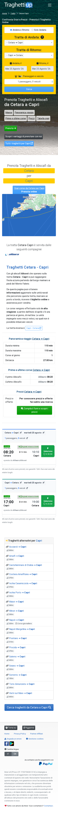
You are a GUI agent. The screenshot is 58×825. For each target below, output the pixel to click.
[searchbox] (25, 42)
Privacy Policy (20, 734)
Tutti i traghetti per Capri (18, 143)
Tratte (12, 13)
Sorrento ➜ (17, 675)
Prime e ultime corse (15, 118)
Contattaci (48, 806)
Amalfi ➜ (16, 556)
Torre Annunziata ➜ (21, 684)
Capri (29, 181)
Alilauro (12, 254)
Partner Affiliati (36, 734)
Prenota (9, 128)
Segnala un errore (14, 739)
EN (15, 754)
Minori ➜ (16, 610)
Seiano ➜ (16, 665)
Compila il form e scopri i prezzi (35, 410)
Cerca (29, 89)
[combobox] (29, 43)
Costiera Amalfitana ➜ (23, 574)
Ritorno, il (43, 63)
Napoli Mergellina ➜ (22, 629)
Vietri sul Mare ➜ (20, 693)
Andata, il (16, 63)
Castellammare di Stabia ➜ (25, 565)
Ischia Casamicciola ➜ (23, 583)
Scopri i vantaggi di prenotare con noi (23, 136)
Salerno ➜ (17, 656)
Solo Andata (40, 30)
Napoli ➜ (16, 620)
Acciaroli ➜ (17, 546)
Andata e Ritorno (21, 30)
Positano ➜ (18, 638)
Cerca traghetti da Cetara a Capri (27, 707)
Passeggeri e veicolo (33, 76)
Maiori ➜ (16, 601)
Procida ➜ (17, 647)
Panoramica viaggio (24, 112)
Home (4, 13)
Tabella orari (43, 118)
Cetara (29, 171)
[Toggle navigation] (50, 5)
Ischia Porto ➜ (19, 592)
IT (8, 754)
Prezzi (31, 118)
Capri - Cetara (32, 328)
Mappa (8, 112)
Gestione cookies (36, 739)
